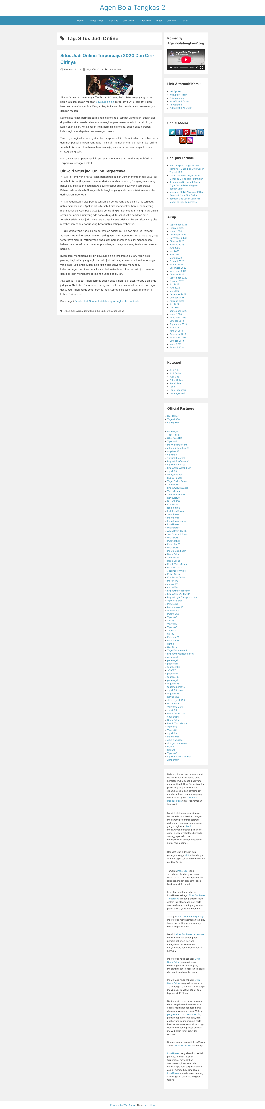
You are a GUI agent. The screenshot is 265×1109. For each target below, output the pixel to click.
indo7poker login (178, 94)
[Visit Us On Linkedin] (200, 135)
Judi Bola (172, 20)
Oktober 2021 (176, 297)
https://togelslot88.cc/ (179, 468)
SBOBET (171, 670)
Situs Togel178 (174, 438)
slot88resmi (173, 759)
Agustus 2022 (176, 281)
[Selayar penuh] (201, 67)
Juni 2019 (174, 327)
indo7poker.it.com (176, 550)
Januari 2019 (176, 330)
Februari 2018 (176, 347)
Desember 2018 (177, 334)
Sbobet (171, 750)
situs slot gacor (175, 740)
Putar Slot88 (173, 544)
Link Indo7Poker (175, 511)
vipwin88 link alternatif (179, 756)
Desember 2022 (177, 267)
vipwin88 (172, 454)
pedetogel (172, 657)
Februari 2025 (176, 228)
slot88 (170, 643)
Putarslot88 (173, 613)
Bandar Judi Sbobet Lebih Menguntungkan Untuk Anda (107, 301)
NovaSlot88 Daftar (179, 101)
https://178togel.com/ (178, 590)
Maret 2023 (175, 257)
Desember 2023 (177, 234)
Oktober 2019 (176, 320)
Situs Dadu (173, 557)
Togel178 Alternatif (177, 650)
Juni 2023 (174, 247)
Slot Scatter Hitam (177, 534)
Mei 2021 (174, 307)
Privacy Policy (96, 20)
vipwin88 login (175, 690)
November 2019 (177, 317)
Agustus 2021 (176, 301)
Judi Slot (113, 20)
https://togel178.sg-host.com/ (182, 597)
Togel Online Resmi (177, 481)
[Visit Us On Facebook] (179, 135)
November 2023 (178, 238)
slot (187, 855)
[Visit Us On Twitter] (172, 135)
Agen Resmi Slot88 (177, 531)
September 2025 (178, 224)
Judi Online (128, 20)
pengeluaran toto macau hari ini (183, 1014)
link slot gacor (174, 477)
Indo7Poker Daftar (176, 521)
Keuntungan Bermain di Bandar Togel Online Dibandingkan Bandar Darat (185, 185)
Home (80, 20)
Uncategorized (177, 393)
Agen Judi (69, 310)
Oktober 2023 (176, 241)
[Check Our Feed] (182, 142)
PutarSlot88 (173, 527)
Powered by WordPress (122, 1105)
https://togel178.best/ (178, 594)
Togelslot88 (173, 419)
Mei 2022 (174, 291)
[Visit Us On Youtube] (193, 135)
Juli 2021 (174, 304)
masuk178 (172, 587)
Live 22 (189, 826)
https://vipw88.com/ (178, 461)
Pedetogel (172, 431)
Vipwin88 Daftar (175, 706)
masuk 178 (172, 580)
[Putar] (170, 67)
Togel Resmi (173, 434)
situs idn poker (175, 567)
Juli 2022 (174, 284)
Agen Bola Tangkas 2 (132, 7)
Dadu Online (173, 560)
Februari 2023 (176, 261)
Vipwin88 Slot (174, 600)
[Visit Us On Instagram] (189, 142)
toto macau (173, 610)
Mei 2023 (174, 251)
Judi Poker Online (176, 570)
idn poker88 (173, 507)
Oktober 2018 (176, 340)
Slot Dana (172, 647)
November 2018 (177, 337)
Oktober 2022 (176, 274)
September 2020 (178, 310)
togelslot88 (173, 451)
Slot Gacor (172, 416)
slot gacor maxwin (177, 743)
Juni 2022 (174, 287)
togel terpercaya (176, 686)
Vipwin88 (172, 441)
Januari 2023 (176, 264)
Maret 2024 (175, 231)
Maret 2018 (175, 344)
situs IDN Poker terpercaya (190, 916)
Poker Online (176, 380)
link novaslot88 (175, 607)
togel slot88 (173, 667)
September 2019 (178, 324)
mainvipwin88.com (177, 444)
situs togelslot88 (176, 700)
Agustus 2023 (176, 244)
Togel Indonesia (177, 390)
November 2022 (178, 271)
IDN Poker (172, 504)
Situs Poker (173, 514)
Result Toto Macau (177, 564)
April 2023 (175, 254)
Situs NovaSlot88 (176, 494)
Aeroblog (150, 1105)
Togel (159, 20)
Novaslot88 (173, 696)
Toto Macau (173, 491)
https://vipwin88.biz (177, 487)
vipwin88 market (176, 458)
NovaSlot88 (175, 104)
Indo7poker (175, 91)
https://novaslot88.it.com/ (180, 653)
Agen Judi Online (85, 310)
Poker (185, 20)
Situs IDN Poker (183, 1045)
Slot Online (145, 20)
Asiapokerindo (177, 98)
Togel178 (172, 630)
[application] (186, 59)
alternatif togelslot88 (178, 448)
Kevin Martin (70, 69)
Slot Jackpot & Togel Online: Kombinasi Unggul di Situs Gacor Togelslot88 (186, 168)
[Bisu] (197, 67)
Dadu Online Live (176, 554)
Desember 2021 (177, 294)
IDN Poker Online (176, 577)
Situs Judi (100, 310)
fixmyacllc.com (175, 474)
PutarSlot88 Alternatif (180, 108)
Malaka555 (173, 703)
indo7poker (173, 422)
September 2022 (178, 277)
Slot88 (170, 620)
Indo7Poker (173, 524)
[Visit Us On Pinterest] (186, 135)
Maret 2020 (175, 314)
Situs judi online (105, 101)
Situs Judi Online (115, 310)
